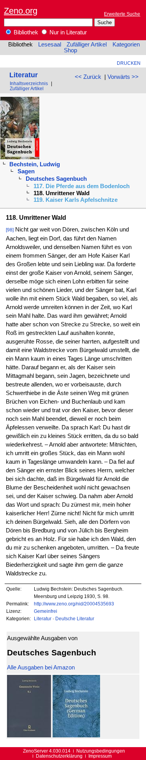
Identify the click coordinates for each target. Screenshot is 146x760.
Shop (70, 50)
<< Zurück (88, 77)
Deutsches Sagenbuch (56, 179)
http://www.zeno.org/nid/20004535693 (74, 603)
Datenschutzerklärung (59, 755)
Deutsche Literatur (74, 618)
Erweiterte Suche (122, 13)
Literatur (23, 75)
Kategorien (126, 44)
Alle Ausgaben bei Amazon (41, 667)
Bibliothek (25, 32)
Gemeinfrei (45, 611)
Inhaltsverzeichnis (29, 83)
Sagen (26, 171)
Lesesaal (49, 44)
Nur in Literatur (67, 32)
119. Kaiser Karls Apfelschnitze (75, 200)
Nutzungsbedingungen (100, 750)
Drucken (129, 63)
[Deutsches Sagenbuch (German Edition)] (76, 735)
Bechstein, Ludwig (34, 164)
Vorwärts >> (123, 77)
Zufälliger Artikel (87, 44)
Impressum (100, 755)
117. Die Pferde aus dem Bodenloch (81, 186)
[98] (10, 229)
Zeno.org (20, 11)
